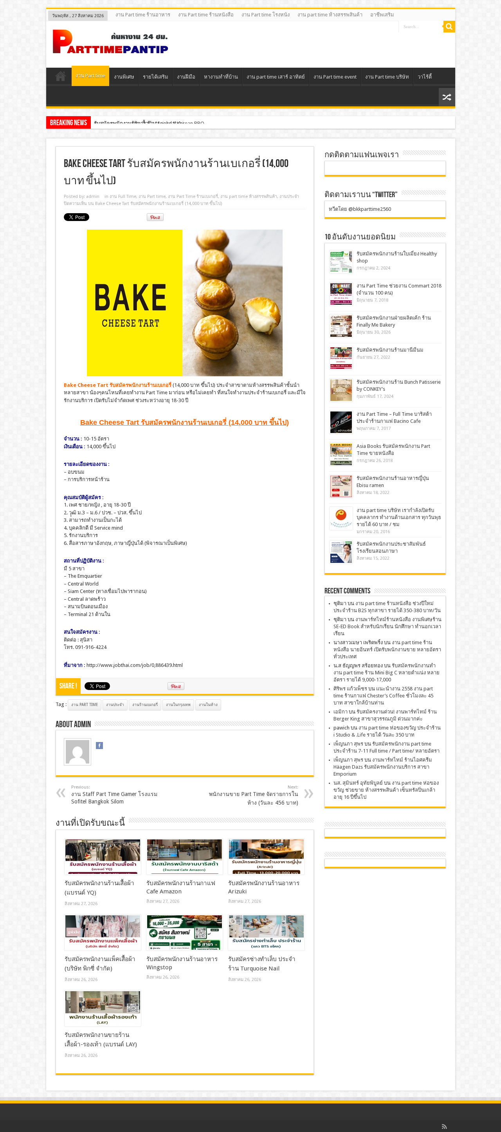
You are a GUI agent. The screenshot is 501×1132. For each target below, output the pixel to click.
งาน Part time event (335, 77)
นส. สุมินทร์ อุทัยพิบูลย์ (358, 783)
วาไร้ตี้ (425, 77)
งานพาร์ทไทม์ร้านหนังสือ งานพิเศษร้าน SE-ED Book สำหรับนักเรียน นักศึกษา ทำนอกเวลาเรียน (387, 626)
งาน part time (84, 705)
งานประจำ (115, 705)
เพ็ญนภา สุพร (348, 744)
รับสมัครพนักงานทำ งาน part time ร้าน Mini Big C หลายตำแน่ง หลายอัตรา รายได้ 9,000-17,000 (386, 673)
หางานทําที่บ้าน (221, 77)
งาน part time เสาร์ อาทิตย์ (276, 77)
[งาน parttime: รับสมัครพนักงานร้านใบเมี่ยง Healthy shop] (341, 262)
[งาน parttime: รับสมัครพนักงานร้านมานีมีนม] (341, 358)
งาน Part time (90, 76)
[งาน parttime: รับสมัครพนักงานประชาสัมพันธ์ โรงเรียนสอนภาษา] (341, 552)
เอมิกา (340, 712)
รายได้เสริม (155, 77)
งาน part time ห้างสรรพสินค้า (329, 15)
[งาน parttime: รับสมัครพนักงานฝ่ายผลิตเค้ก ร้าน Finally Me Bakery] (341, 326)
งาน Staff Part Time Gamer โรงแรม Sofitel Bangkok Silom (114, 795)
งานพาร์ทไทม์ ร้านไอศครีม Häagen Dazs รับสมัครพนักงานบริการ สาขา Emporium (382, 767)
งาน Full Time (123, 196)
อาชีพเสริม (382, 15)
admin (92, 196)
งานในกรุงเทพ (178, 705)
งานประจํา (289, 196)
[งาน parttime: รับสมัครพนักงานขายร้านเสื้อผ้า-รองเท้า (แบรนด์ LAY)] (102, 1008)
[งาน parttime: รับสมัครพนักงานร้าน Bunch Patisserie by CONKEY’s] (341, 390)
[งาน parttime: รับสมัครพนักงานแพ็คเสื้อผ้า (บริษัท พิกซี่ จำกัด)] (102, 932)
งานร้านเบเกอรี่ (145, 705)
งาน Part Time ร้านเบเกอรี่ (193, 196)
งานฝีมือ (186, 77)
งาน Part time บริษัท (387, 77)
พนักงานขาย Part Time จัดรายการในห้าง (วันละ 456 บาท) (253, 795)
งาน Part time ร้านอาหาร (142, 15)
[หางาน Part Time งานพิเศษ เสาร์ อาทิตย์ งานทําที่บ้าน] (110, 48)
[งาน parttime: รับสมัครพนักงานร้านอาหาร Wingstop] (184, 932)
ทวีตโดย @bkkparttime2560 (360, 209)
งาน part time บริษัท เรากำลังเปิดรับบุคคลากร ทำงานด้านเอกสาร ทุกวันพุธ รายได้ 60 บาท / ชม (399, 517)
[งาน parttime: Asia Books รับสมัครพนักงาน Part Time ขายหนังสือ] (341, 454)
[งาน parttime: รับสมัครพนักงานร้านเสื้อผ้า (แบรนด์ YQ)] (102, 856)
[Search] (449, 26)
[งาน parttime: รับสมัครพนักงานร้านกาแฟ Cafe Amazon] (184, 856)
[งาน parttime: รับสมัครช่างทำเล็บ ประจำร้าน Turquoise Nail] (266, 932)
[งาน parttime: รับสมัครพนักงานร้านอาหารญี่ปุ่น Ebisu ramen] (341, 486)
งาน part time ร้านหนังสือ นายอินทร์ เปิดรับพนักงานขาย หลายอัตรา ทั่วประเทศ (387, 649)
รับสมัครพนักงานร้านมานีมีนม (390, 350)
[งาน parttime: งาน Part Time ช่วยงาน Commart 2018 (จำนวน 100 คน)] (341, 294)
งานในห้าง (208, 705)
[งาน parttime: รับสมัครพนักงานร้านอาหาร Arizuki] (266, 856)
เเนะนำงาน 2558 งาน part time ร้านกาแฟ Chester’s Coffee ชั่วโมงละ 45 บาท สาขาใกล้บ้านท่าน (383, 696)
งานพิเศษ (124, 77)
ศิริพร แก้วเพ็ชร (350, 689)
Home (61, 78)
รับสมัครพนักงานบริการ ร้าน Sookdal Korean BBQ (149, 123)
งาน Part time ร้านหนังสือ (206, 15)
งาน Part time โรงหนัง (265, 15)
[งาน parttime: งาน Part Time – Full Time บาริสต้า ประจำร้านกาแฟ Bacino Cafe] (341, 422)
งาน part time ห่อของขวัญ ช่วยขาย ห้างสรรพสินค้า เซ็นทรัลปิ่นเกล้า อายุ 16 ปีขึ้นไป (386, 790)
